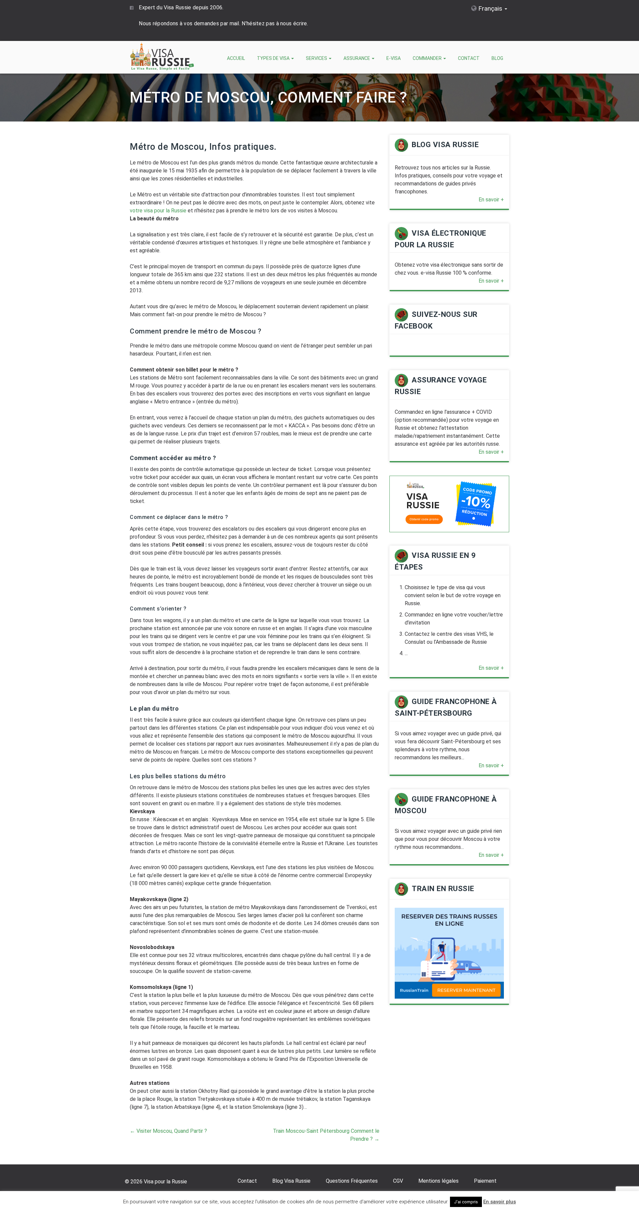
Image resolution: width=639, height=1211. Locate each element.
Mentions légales (438, 1181)
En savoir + (491, 199)
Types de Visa (274, 58)
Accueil (236, 58)
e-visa (393, 58)
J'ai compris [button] (466, 1201)
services (317, 58)
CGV (398, 1181)
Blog (497, 58)
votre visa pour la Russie (158, 210)
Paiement (485, 1181)
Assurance (357, 58)
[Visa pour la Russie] (163, 57)
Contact (469, 58)
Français (490, 8)
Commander (428, 58)
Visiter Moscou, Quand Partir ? (168, 1131)
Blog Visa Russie (291, 1181)
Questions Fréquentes (352, 1181)
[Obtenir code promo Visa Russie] (449, 503)
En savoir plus (499, 1202)
